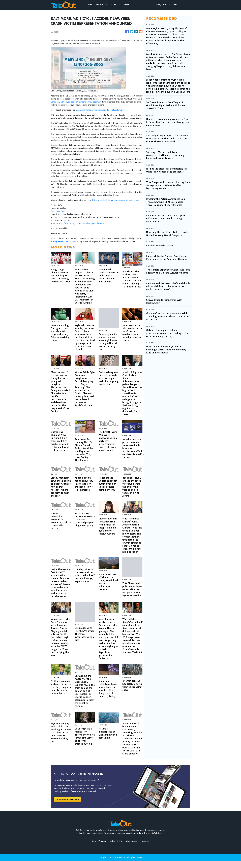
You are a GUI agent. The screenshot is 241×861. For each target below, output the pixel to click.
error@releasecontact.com (62, 241)
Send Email (60, 211)
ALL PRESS (115, 5)
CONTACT (126, 5)
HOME (91, 5)
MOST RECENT (102, 5)
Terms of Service (99, 841)
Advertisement (132, 841)
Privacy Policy (116, 841)
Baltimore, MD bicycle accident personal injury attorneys (76, 102)
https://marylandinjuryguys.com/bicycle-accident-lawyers (100, 110)
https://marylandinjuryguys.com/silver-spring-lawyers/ (81, 223)
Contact (145, 841)
